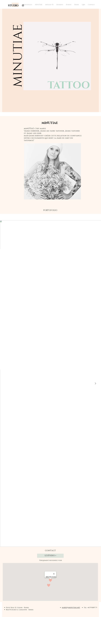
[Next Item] (95, 383)
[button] (18, 66)
